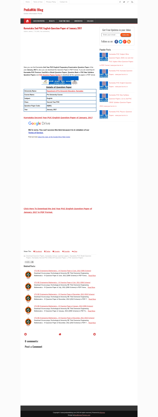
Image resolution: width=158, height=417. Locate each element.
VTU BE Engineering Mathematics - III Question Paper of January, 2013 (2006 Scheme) (63, 306)
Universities (78, 21)
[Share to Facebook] (32, 262)
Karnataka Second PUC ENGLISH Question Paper (49, 258)
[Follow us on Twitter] (120, 43)
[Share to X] (30, 262)
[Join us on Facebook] (116, 43)
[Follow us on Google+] (125, 43)
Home (28, 2)
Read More (92, 275)
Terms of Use (37, 2)
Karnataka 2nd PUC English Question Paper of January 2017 (53, 28)
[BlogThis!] (28, 262)
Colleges (90, 21)
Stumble (67, 251)
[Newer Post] (25, 334)
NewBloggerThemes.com (82, 415)
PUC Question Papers (75, 258)
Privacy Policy (51, 2)
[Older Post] (94, 334)
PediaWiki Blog (33, 9)
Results (51, 21)
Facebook (38, 251)
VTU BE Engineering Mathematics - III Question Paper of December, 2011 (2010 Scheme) (64, 318)
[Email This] (26, 262)
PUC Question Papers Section (50, 75)
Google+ (57, 251)
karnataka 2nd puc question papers (57, 256)
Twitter (47, 251)
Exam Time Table (64, 21)
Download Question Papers (35, 256)
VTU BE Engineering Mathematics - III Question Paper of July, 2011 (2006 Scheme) (62, 282)
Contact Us (63, 2)
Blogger (102, 412)
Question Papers (39, 21)
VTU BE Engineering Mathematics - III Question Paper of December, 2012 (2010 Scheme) (64, 294)
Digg (75, 251)
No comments (44, 31)
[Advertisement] (60, 50)
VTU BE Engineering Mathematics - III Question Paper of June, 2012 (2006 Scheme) (62, 271)
